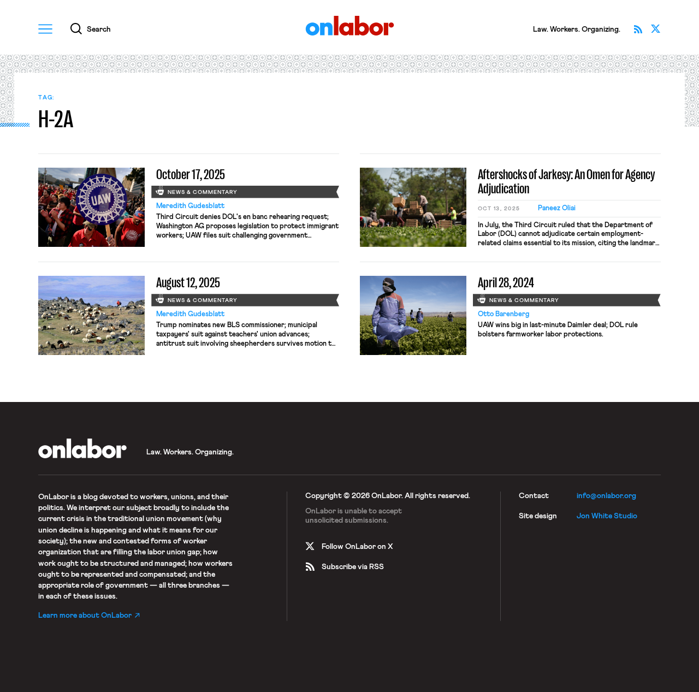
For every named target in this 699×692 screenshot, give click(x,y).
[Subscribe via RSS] (638, 29)
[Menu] (45, 29)
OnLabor (349, 26)
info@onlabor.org (606, 496)
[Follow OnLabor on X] (656, 29)
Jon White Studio (607, 516)
